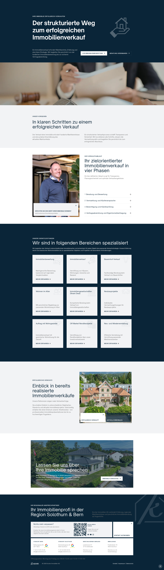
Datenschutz (129, 563)
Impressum (121, 563)
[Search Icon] (96, 3)
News (88, 4)
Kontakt (115, 563)
